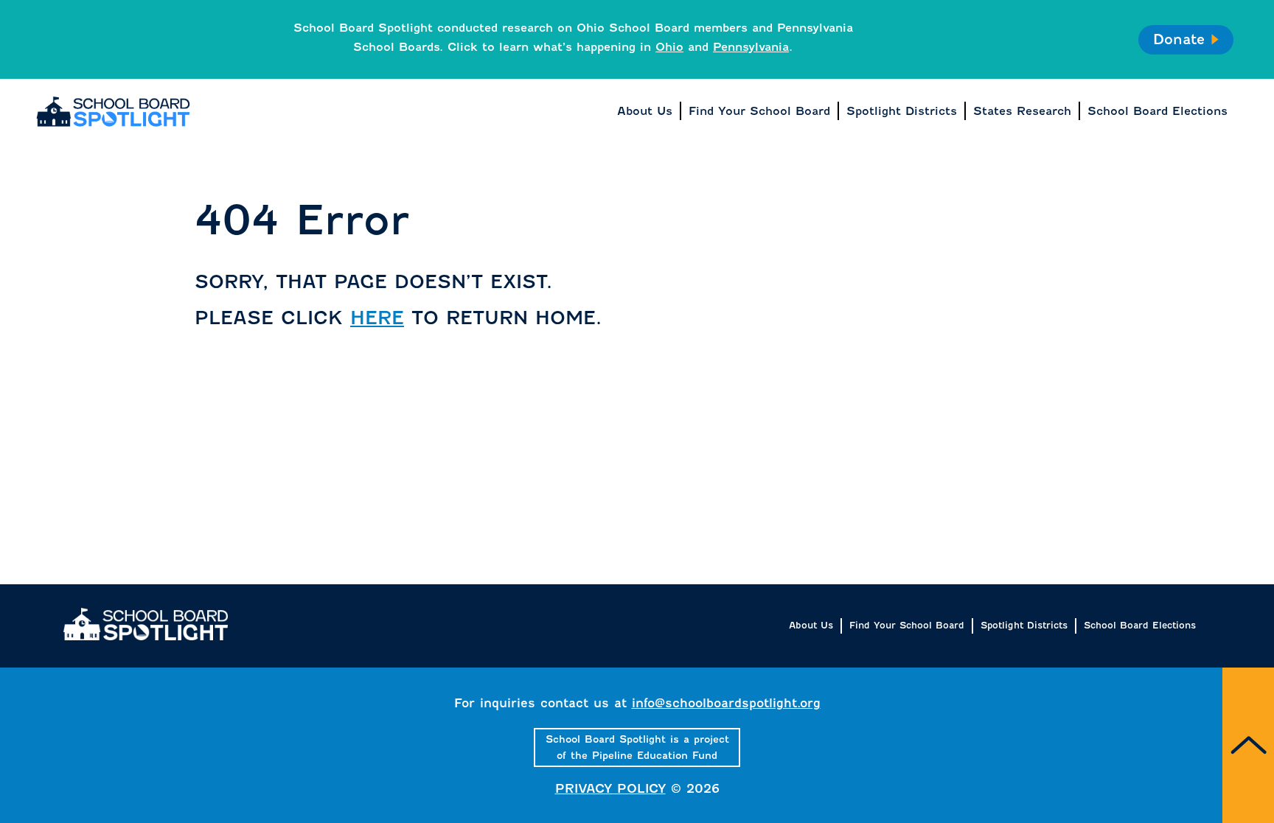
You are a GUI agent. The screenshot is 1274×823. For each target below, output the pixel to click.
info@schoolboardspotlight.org (726, 703)
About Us (811, 625)
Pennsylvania (751, 47)
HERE (377, 318)
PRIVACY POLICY (610, 789)
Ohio (669, 47)
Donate (1178, 39)
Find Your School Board (906, 625)
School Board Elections (1140, 625)
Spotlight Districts (1024, 625)
